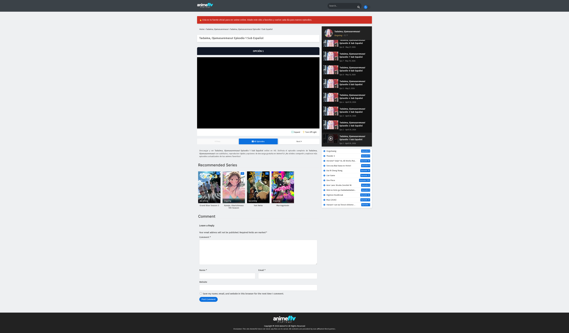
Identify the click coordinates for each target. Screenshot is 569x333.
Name (203, 270)
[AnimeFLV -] (205, 7)
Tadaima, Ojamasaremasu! (347, 31)
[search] (358, 7)
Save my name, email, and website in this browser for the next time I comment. (243, 293)
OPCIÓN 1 (258, 51)
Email (262, 270)
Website (203, 282)
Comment (205, 237)
